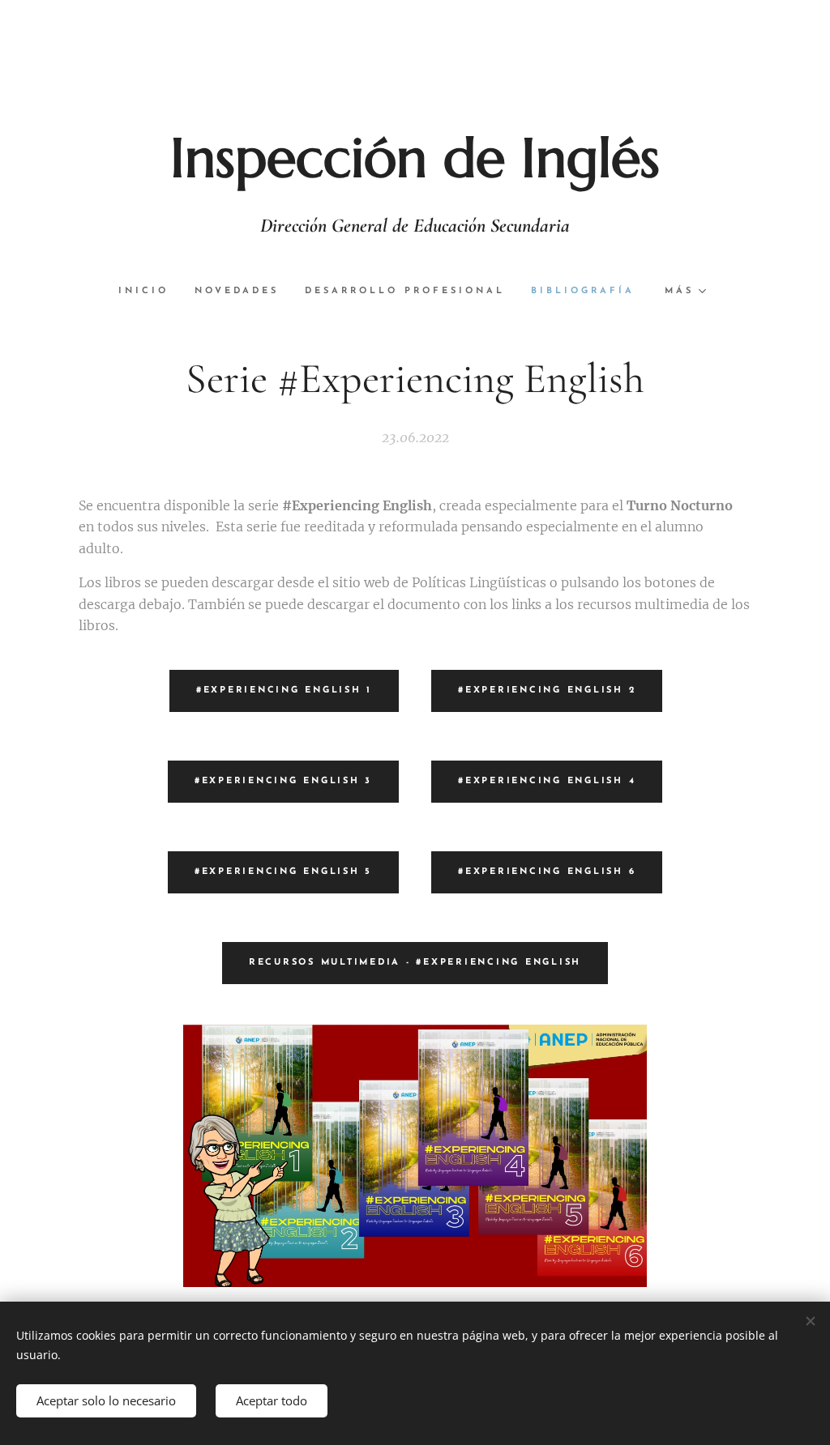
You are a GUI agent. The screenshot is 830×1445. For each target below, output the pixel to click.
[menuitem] (150, 291)
